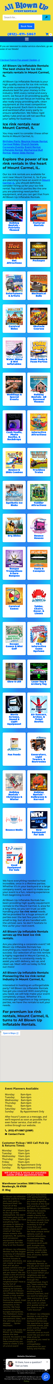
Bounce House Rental (34, 141)
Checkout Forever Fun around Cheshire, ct (20, 60)
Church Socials (29, 144)
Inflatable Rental (13, 150)
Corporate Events (13, 147)
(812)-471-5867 (21, 34)
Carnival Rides (11, 144)
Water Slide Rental (23, 152)
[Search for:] (23, 17)
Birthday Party (11, 141)
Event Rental (32, 147)
